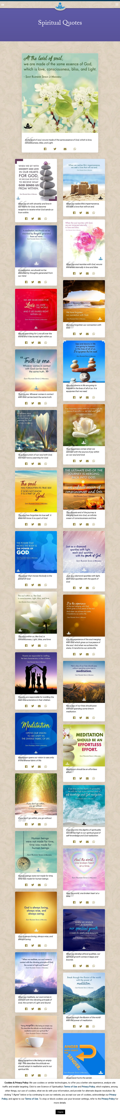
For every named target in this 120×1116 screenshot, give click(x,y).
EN (2, 5)
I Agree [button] (60, 1112)
